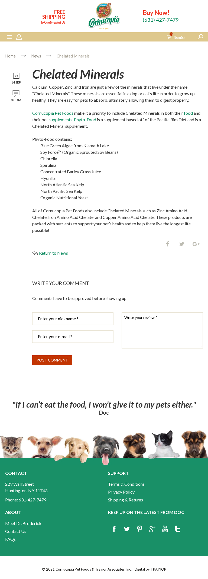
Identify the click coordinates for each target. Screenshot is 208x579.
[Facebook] (167, 244)
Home (10, 55)
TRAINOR (158, 569)
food (188, 113)
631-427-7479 (32, 499)
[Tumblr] (178, 529)
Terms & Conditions (126, 484)
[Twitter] (181, 244)
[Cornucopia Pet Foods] (104, 17)
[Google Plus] (152, 529)
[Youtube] (165, 529)
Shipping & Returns (125, 499)
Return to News (53, 252)
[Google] (196, 244)
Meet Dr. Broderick (23, 523)
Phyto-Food (85, 119)
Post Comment (52, 360)
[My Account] (19, 37)
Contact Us (15, 531)
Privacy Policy (121, 491)
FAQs (10, 539)
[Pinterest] (139, 529)
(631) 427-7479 (161, 20)
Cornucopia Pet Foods (52, 113)
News (36, 55)
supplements (60, 119)
